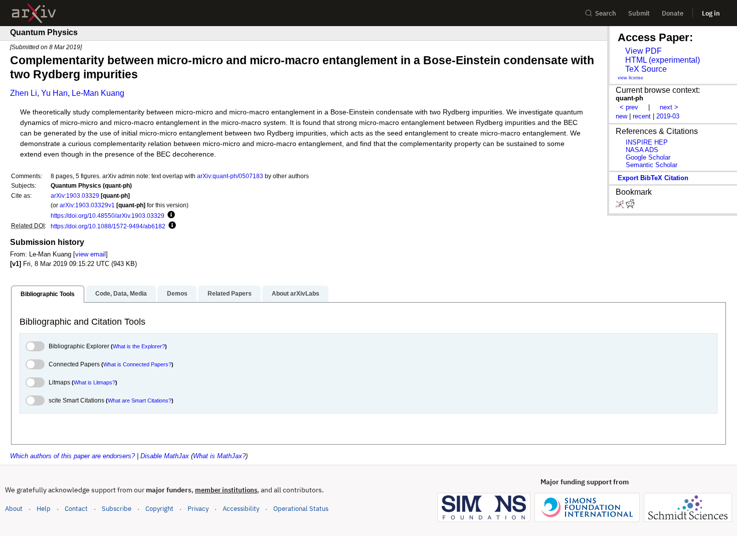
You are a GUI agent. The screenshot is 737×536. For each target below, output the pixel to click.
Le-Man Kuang (98, 93)
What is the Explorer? (139, 346)
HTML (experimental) (662, 60)
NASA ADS (642, 150)
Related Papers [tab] (230, 293)
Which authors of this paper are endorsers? (72, 456)
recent (642, 116)
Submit (639, 13)
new (621, 116)
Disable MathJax (164, 456)
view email (90, 254)
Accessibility (241, 508)
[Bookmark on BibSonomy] (621, 206)
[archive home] (34, 13)
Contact (76, 508)
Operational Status (300, 508)
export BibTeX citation (653, 178)
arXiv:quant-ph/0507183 (230, 176)
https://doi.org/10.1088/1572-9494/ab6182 (108, 226)
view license (630, 77)
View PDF (643, 51)
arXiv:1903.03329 (75, 195)
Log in (711, 13)
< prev (629, 107)
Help (44, 508)
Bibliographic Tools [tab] (48, 294)
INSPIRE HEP (647, 142)
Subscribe (116, 508)
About (14, 508)
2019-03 (667, 116)
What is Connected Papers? (137, 364)
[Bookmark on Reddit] (630, 206)
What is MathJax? (219, 456)
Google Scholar (648, 157)
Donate (672, 13)
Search (605, 13)
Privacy (198, 508)
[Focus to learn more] (169, 215)
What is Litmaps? (94, 382)
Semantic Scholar (651, 165)
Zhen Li (23, 93)
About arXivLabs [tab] (295, 293)
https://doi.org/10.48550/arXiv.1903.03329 (107, 215)
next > (669, 107)
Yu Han (54, 93)
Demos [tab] (177, 293)
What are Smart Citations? (139, 400)
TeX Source (646, 69)
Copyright (159, 508)
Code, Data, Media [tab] (121, 293)
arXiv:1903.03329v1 (87, 205)
